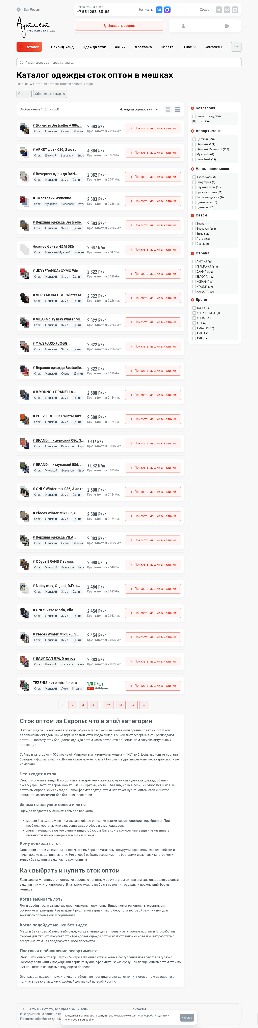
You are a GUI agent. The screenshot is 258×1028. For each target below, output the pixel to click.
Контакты (213, 47)
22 (108, 705)
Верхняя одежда (208, 197)
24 (132, 705)
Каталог (32, 47)
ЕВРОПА (202, 276)
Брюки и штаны (207, 192)
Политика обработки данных (41, 1019)
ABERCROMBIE (206, 313)
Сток (200, 121)
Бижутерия (204, 182)
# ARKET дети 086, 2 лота (54, 149)
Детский (202, 139)
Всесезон (203, 228)
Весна (201, 223)
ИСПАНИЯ (203, 281)
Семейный (203, 159)
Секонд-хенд (62, 47)
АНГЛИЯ (202, 261)
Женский (202, 144)
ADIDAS (202, 318)
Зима (200, 233)
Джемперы (204, 202)
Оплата (167, 47)
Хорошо (187, 1017)
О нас (187, 47)
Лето (200, 238)
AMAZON (203, 328)
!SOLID (201, 308)
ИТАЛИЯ (202, 286)
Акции (120, 47)
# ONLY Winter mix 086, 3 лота (58, 489)
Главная (22, 84)
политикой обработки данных (148, 1015)
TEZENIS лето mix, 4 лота (55, 682)
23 (120, 705)
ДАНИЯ (201, 271)
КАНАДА (203, 291)
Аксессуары (204, 177)
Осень (201, 243)
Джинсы (202, 207)
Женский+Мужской (209, 149)
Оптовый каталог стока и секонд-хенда (63, 84)
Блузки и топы (206, 187)
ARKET (201, 333)
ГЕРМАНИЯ (204, 266)
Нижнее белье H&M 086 (53, 246)
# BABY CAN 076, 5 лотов (54, 658)
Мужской (203, 154)
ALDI (199, 323)
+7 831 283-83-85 (93, 11)
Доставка (143, 47)
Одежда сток (94, 47)
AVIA (200, 338)
